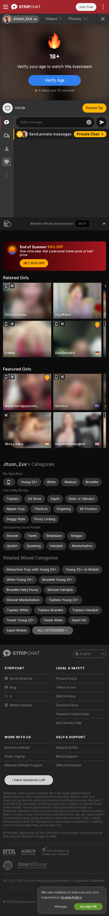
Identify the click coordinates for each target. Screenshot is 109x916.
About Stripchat (21, 678)
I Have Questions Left (28, 780)
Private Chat (88, 134)
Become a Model (17, 747)
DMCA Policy (65, 696)
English (85, 654)
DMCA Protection (68, 765)
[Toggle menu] (5, 7)
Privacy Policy (66, 678)
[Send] (101, 122)
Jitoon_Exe (15, 464)
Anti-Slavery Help (69, 723)
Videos (53, 18)
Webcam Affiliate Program (24, 765)
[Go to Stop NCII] (33, 865)
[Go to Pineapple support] (8, 865)
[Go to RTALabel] (10, 852)
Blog (13, 687)
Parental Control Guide (72, 714)
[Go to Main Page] (33, 7)
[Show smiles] (89, 122)
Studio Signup (15, 756)
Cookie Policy (71, 897)
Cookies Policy (67, 705)
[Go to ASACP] (29, 852)
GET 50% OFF (34, 263)
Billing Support (67, 756)
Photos (78, 18)
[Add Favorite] (8, 108)
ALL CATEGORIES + (53, 630)
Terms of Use (66, 687)
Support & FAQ (67, 747)
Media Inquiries (21, 705)
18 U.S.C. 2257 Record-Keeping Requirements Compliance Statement (53, 881)
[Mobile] (9, 482)
